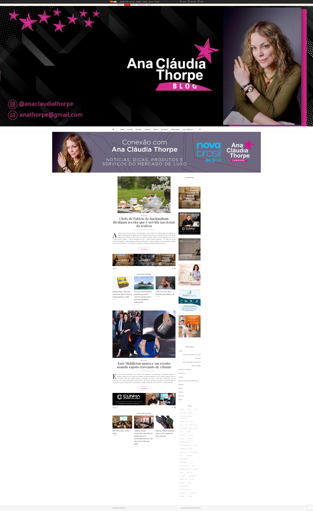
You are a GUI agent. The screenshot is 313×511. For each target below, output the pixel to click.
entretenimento (185, 445)
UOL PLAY (150, 1)
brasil (182, 431)
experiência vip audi (186, 448)
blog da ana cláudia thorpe (189, 428)
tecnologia (193, 493)
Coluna (130, 129)
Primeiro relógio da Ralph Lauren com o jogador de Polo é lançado (165, 433)
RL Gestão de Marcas (195, 508)
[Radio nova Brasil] (156, 172)
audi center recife (191, 425)
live (191, 462)
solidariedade (184, 486)
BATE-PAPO (193, 1)
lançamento (183, 462)
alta (195, 409)
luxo (193, 465)
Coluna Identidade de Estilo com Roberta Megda (192, 363)
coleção (182, 435)
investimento (184, 459)
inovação (189, 455)
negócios (189, 472)
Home (122, 129)
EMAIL (202, 1)
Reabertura (183, 479)
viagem (190, 496)
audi (181, 425)
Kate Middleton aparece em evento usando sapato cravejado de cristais (144, 365)
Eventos (148, 129)
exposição (183, 452)
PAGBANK (138, 1)
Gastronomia (193, 452)
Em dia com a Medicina (185, 369)
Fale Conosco (188, 129)
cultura (190, 435)
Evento (195, 445)
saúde (189, 482)
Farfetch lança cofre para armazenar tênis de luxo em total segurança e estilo (122, 294)
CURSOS (145, 1)
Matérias (164, 129)
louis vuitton (184, 465)
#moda (182, 409)
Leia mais (144, 249)
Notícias (139, 129)
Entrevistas (182, 373)
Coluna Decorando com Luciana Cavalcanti (192, 356)
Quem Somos (175, 129)
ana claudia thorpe (186, 412)
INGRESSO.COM (124, 1)
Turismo (182, 496)
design (182, 438)
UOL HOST (132, 1)
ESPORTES (133, 4)
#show (189, 409)
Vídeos (156, 129)
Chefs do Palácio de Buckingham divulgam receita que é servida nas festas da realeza (144, 222)
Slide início (181, 396)
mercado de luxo (185, 469)
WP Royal (122, 508)
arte (192, 421)
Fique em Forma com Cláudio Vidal (188, 381)
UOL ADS (157, 1)
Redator (115, 268)
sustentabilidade (185, 489)
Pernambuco (192, 476)
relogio (182, 482)
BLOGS (149, 4)
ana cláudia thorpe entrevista (186, 417)
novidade (183, 476)
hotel (181, 455)
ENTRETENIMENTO (142, 4)
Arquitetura (184, 421)
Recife (192, 479)
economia (190, 438)
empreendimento (185, 442)
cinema (189, 431)
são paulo (183, 493)
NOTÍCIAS (127, 4)
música (196, 469)
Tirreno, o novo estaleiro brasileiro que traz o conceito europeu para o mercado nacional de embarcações (143, 297)
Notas (180, 388)
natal (181, 472)
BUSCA (184, 1)
